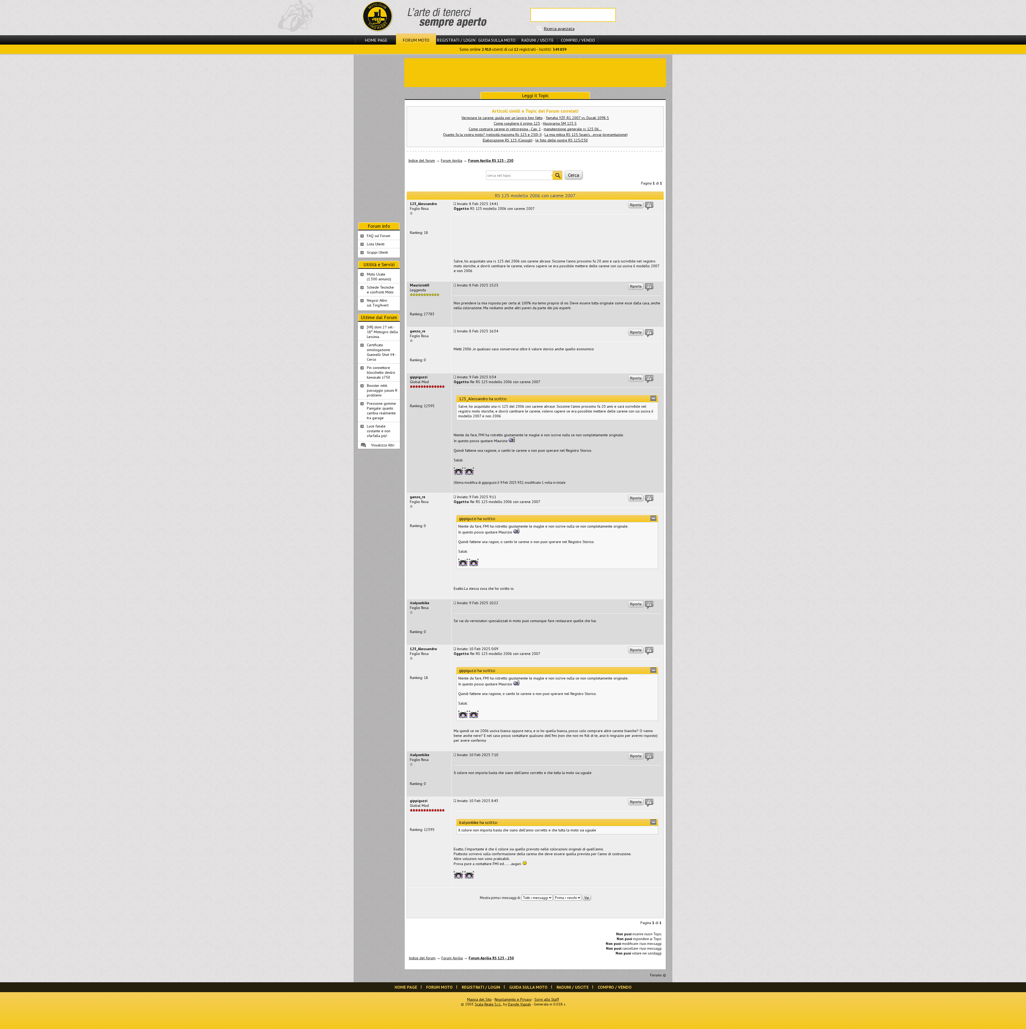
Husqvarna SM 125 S (560, 123)
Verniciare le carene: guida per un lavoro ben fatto (502, 117)
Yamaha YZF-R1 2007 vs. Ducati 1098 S (577, 117)
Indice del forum (421, 160)
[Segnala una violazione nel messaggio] (649, 206)
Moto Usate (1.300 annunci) (379, 276)
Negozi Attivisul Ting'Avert (377, 303)
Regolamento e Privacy (513, 999)
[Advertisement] (535, 72)
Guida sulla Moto (496, 40)
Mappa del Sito (479, 999)
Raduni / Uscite (537, 40)
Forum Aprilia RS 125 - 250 (490, 160)
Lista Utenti (375, 244)
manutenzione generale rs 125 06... (573, 129)
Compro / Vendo (578, 40)
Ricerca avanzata (559, 28)
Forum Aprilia (451, 160)
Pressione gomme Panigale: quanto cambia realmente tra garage (381, 410)
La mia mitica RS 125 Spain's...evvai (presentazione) (586, 134)
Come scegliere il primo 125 (517, 123)
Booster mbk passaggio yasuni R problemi (382, 390)
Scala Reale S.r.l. (488, 1004)
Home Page (376, 40)
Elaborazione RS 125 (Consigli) (508, 140)
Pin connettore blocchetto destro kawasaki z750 (381, 372)
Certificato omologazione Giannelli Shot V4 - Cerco (382, 352)
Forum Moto (416, 40)
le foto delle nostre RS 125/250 (561, 140)
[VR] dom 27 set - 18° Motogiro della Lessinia (382, 332)
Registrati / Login (456, 40)
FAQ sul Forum (378, 235)
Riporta (636, 204)
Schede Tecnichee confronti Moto (380, 289)
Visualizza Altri (382, 445)
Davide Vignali (519, 1004)
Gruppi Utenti (377, 252)
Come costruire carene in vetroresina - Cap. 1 (505, 129)
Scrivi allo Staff (546, 999)
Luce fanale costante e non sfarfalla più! (378, 431)
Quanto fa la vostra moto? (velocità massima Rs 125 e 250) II (492, 134)
